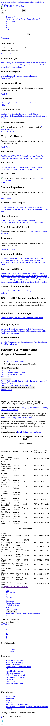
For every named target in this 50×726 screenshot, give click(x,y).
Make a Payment (11, 344)
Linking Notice (11, 681)
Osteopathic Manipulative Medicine (21, 331)
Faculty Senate (6, 370)
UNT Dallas (10, 649)
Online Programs (31, 76)
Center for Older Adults (29, 318)
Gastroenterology (25, 329)
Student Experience (13, 603)
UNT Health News (17, 169)
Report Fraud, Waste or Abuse (17, 705)
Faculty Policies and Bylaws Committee (15, 381)
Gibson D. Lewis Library (19, 220)
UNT (8, 647)
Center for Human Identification (12, 258)
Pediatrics (4, 318)
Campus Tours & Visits (25, 209)
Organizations (11, 222)
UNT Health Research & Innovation (14, 167)
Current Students (27, 19)
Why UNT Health (12, 609)
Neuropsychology (12, 333)
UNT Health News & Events (36, 231)
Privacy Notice (11, 679)
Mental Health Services (14, 671)
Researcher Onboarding (38, 282)
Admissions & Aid (12, 605)
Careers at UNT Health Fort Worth (18, 667)
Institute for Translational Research (20, 262)
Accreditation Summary (14, 663)
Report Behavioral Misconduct (17, 683)
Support (8, 597)
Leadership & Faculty (13, 158)
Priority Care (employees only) (17, 320)
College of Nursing (16, 67)
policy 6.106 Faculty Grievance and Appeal (17, 418)
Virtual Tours (12, 209)
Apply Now (5, 94)
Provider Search (7, 342)
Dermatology (14, 329)
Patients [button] (4, 293)
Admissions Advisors (27, 103)
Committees (6, 379)
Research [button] (4, 233)
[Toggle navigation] (2, 13)
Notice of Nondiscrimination (16, 675)
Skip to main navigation (25, 2)
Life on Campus (7, 207)
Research (9, 607)
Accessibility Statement (14, 660)
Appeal (9, 390)
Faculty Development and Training (14, 372)
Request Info (10, 25)
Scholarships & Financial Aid (19, 116)
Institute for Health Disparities (18, 260)
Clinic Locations (19, 342)
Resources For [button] (11, 17)
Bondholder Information (14, 665)
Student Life (5, 220)
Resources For (11, 611)
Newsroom (10, 698)
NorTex (4, 274)
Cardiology (5, 329)
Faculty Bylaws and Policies (11, 374)
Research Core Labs (17, 278)
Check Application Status (10, 103)
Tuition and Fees (25, 114)
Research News (6, 291)
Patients (4, 309)
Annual (3, 390)
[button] (2, 8)
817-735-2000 (6, 624)
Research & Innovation (9, 249)
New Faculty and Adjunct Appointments (16, 385)
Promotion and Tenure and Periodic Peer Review (18, 387)
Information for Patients (33, 342)
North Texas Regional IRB (34, 278)
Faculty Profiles (6, 376)
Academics (10, 601)
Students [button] (4, 182)
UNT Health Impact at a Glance (29, 156)
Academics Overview (9, 54)
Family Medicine (14, 318)
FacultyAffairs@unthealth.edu (29, 432)
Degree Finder (19, 76)
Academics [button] (5, 38)
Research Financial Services (19, 282)
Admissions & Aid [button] (8, 78)
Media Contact (11, 696)
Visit (7, 23)
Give (7, 29)
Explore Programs (7, 76)
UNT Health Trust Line (14, 669)
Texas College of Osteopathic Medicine (15, 63)
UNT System (10, 651)
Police (8, 700)
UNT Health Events (31, 169)
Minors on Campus (13, 673)
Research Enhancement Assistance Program (24, 276)
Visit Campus (6, 198)
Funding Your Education (10, 114)
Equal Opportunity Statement (16, 677)
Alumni (12, 21)
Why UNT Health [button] (7, 131)
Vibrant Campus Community (23, 207)
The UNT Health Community (32, 158)
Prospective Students (13, 19)
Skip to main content (8, 2)
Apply (8, 27)
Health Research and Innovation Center (21, 274)
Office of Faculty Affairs (15, 362)
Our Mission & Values (9, 156)
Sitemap (9, 703)
